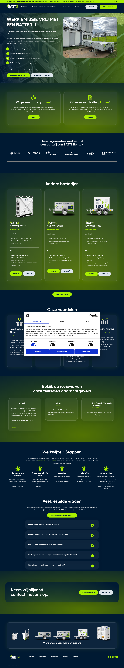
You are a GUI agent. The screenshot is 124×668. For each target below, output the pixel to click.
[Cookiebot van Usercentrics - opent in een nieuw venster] (90, 315)
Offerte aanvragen (108, 6)
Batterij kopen (42, 656)
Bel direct (105, 592)
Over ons (77, 6)
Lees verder (14, 427)
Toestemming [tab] (37, 321)
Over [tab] (87, 321)
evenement (52, 461)
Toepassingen (66, 6)
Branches (75, 656)
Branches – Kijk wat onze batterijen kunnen (44, 6)
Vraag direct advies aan (17, 75)
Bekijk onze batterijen (43, 75)
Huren (33, 117)
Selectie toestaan (62, 351)
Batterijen (24, 6)
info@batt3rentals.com (24, 1)
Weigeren (38, 351)
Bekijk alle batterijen (62, 294)
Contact (91, 6)
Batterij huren (54, 656)
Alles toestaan (86, 351)
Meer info (16, 273)
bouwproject (42, 461)
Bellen (28, 273)
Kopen (90, 117)
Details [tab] (62, 321)
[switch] (52, 344)
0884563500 (11, 1)
